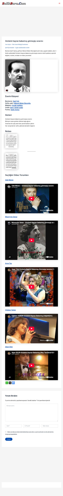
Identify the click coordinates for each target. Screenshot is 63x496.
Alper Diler (9, 347)
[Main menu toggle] (59, 3)
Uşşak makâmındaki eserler (22, 47)
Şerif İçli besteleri (9, 47)
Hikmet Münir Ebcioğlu (22, 103)
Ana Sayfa (8, 44)
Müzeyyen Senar (11, 217)
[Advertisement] (31, 24)
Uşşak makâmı (17, 105)
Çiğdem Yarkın (10, 310)
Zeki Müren (9, 180)
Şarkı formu (15, 110)
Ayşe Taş (8, 263)
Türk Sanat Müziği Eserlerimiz (20, 44)
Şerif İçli (16, 101)
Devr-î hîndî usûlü (16, 108)
